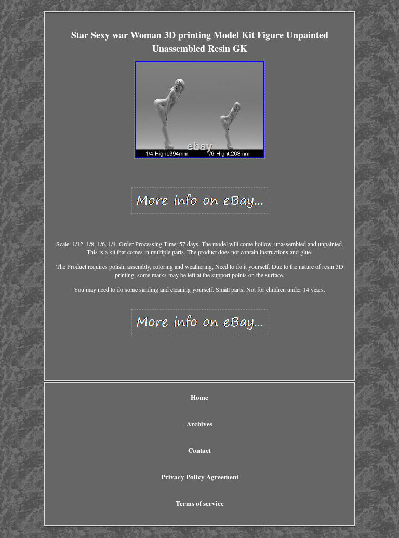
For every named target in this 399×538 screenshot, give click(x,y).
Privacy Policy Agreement (199, 476)
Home (199, 397)
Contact (199, 450)
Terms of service (200, 503)
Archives (199, 423)
